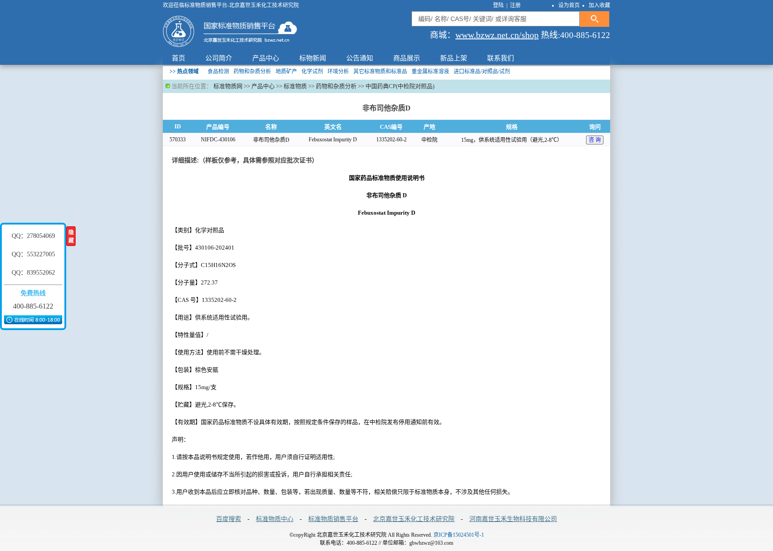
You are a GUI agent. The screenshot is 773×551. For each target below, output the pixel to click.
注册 (515, 5)
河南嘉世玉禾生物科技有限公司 (513, 519)
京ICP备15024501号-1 (458, 535)
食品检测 (218, 71)
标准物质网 (227, 86)
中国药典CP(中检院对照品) (399, 86)
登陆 (499, 5)
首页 (178, 58)
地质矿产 (286, 71)
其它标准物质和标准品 (380, 71)
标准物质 (295, 86)
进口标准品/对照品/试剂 (482, 71)
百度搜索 (228, 519)
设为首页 (569, 5)
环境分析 (338, 71)
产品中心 (265, 58)
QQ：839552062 (33, 272)
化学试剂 (312, 71)
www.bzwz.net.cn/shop (497, 35)
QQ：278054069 (33, 236)
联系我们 (500, 58)
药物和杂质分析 (252, 71)
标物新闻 (312, 58)
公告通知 (359, 58)
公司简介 (218, 58)
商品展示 (406, 58)
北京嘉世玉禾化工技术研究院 (413, 519)
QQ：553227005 (33, 254)
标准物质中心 (274, 519)
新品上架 (453, 58)
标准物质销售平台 (333, 519)
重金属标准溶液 (430, 71)
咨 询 (595, 140)
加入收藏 (599, 5)
